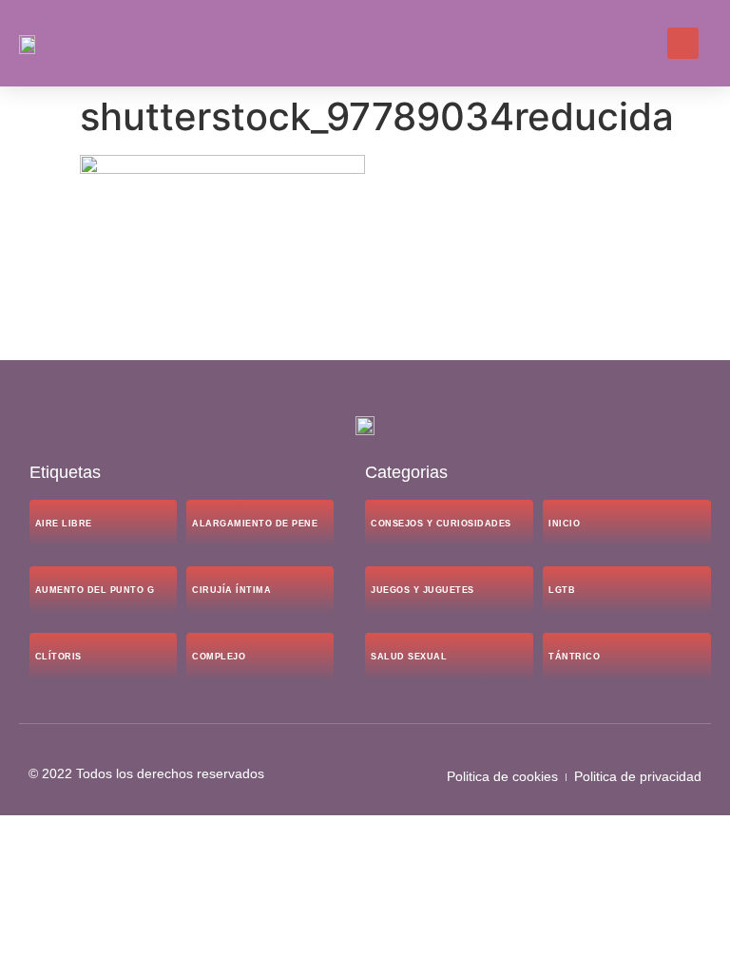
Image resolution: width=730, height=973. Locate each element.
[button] (635, 43)
